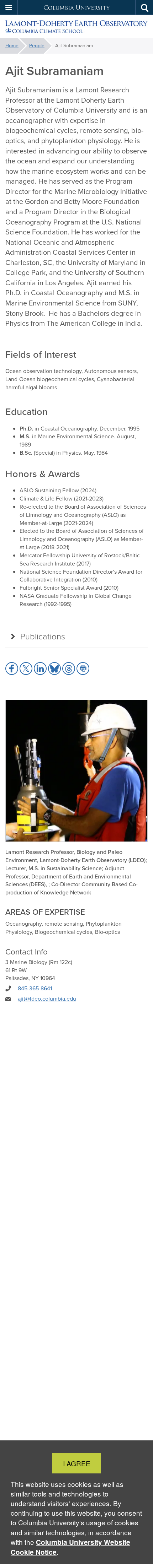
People (36, 45)
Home (12, 45)
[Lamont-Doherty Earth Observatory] (76, 26)
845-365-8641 (35, 988)
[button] (9, 7)
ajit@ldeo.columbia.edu (47, 999)
